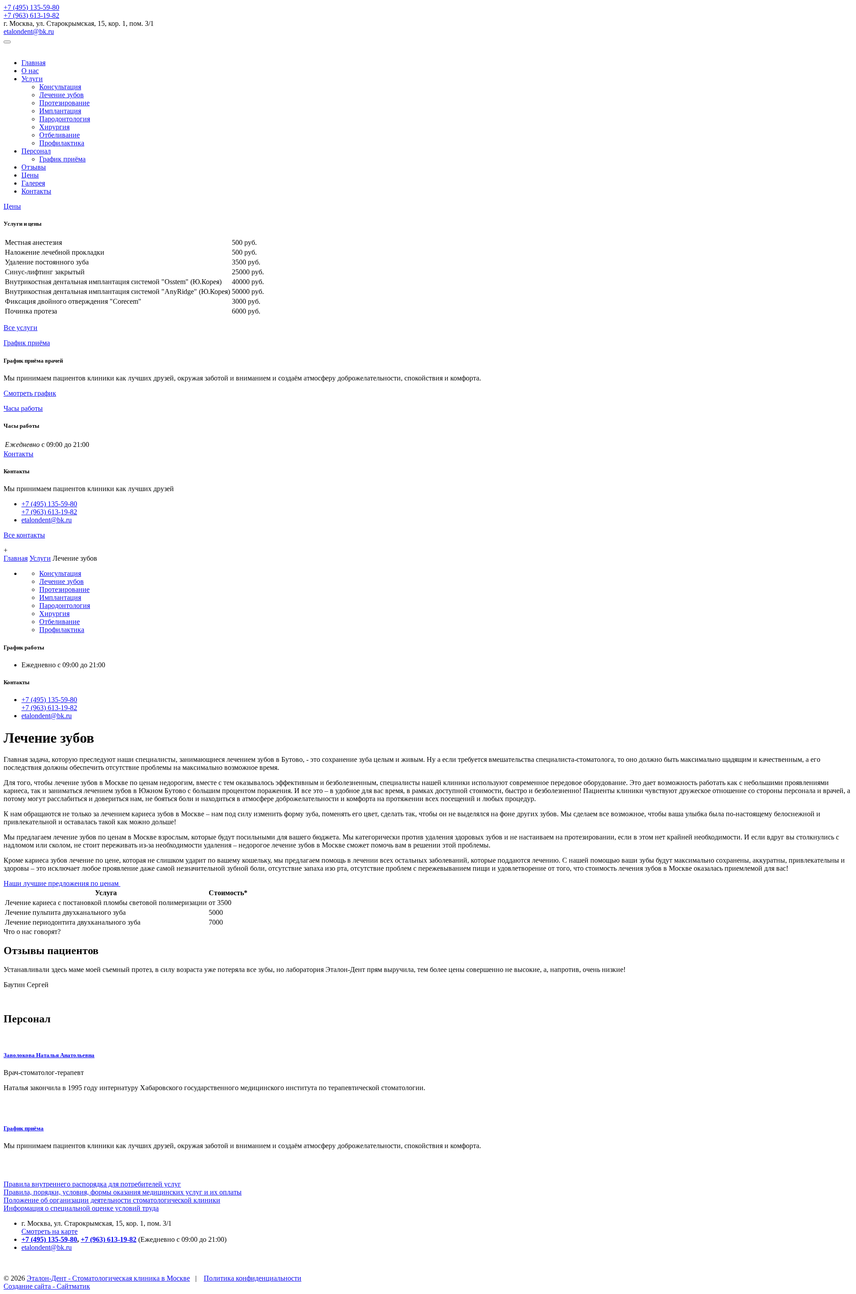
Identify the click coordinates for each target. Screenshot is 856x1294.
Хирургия (54, 127)
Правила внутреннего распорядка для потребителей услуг (92, 1184)
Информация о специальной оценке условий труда (81, 1208)
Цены (30, 175)
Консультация (60, 87)
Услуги (32, 79)
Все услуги (20, 327)
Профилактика (61, 143)
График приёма (62, 159)
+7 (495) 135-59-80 (31, 7)
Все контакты (24, 535)
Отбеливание (59, 135)
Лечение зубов (61, 95)
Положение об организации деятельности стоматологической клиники (112, 1200)
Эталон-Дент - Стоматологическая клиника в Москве (108, 1278)
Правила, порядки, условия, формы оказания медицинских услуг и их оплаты (123, 1192)
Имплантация (60, 111)
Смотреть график (30, 393)
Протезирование (64, 103)
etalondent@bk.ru (29, 31)
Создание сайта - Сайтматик (47, 1286)
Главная (33, 62)
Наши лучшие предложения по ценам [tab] (62, 883)
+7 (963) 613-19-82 (31, 15)
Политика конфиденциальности (252, 1278)
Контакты (36, 191)
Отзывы (33, 167)
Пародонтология (64, 119)
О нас (30, 70)
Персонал (36, 151)
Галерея (33, 183)
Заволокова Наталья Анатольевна (49, 1055)
